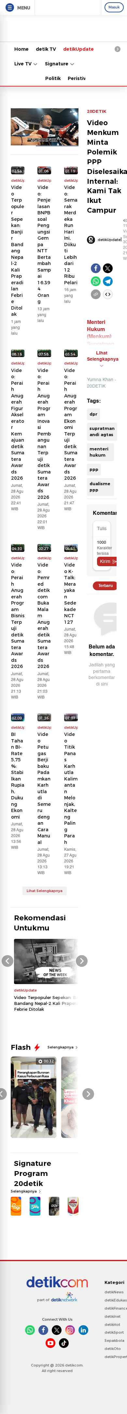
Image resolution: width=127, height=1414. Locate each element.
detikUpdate (78, 49)
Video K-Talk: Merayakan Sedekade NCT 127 (70, 593)
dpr (93, 414)
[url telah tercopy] (96, 294)
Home (21, 49)
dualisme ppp (100, 487)
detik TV (46, 49)
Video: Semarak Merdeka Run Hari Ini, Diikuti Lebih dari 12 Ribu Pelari (71, 235)
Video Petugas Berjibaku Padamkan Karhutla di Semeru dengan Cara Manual (44, 788)
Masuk (114, 7)
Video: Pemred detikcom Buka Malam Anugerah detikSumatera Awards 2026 (44, 615)
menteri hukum (99, 452)
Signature (57, 63)
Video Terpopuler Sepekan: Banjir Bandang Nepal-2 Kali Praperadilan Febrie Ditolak (17, 251)
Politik (53, 78)
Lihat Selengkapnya (45, 890)
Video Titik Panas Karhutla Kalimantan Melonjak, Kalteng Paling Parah (71, 788)
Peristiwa (79, 78)
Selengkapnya (61, 1047)
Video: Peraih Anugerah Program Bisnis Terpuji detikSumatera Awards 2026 (17, 615)
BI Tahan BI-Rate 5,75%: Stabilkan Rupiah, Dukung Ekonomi (17, 776)
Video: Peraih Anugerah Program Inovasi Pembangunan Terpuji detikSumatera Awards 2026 (44, 434)
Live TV (23, 63)
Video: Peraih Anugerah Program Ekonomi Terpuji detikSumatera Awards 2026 (71, 424)
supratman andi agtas (102, 431)
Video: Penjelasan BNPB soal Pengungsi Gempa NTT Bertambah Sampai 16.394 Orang (44, 244)
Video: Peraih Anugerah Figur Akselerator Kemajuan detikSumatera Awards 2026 (17, 424)
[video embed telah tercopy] (108, 294)
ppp (94, 469)
